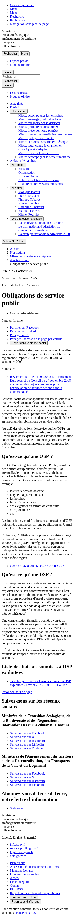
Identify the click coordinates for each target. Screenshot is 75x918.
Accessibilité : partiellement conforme (34, 866)
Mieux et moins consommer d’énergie (43, 142)
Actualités (16, 103)
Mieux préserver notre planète (38, 130)
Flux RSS (16, 889)
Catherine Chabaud (31, 207)
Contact (15, 885)
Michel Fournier (29, 214)
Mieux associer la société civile (38, 153)
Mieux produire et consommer (38, 127)
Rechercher (17, 20)
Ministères (18, 164)
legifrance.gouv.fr (21, 852)
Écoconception (20, 882)
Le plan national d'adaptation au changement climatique (39, 228)
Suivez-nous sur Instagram (27, 740)
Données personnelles (24, 874)
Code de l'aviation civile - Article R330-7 (37, 566)
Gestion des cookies (24, 897)
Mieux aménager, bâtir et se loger (40, 119)
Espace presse (19, 61)
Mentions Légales (21, 870)
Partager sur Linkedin (24, 331)
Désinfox (16, 107)
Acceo (14, 878)
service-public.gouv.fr (24, 848)
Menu (14, 9)
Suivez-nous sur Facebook (27, 733)
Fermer (7, 72)
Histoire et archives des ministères (40, 184)
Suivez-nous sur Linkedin (27, 744)
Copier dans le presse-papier (29, 343)
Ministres (17, 188)
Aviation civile (19, 260)
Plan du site (17, 863)
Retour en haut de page (17, 692)
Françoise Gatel (28, 195)
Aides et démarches (23, 160)
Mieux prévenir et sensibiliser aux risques (45, 134)
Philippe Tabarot (29, 199)
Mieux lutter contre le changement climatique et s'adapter (40, 147)
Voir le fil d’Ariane (13, 241)
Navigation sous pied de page (29, 24)
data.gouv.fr (18, 856)
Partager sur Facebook (24, 327)
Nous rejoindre (20, 64)
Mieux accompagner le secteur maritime (44, 157)
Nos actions (19, 111)
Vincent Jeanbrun (29, 203)
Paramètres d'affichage (25, 901)
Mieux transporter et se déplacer (39, 123)
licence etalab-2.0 (26, 912)
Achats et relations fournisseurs (38, 180)
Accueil (15, 249)
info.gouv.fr (17, 844)
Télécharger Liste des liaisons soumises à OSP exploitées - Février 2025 (40, 683)
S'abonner (16, 808)
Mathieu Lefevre (29, 211)
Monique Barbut (29, 192)
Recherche (17, 16)
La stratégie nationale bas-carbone (40, 222)
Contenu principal (22, 5)
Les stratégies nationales (27, 218)
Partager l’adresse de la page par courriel (36, 339)
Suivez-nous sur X (22, 737)
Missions (24, 169)
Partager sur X (19, 335)
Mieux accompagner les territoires (40, 115)
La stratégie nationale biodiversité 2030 (44, 234)
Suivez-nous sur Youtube (26, 748)
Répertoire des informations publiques (35, 893)
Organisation (26, 172)
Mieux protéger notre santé (36, 138)
